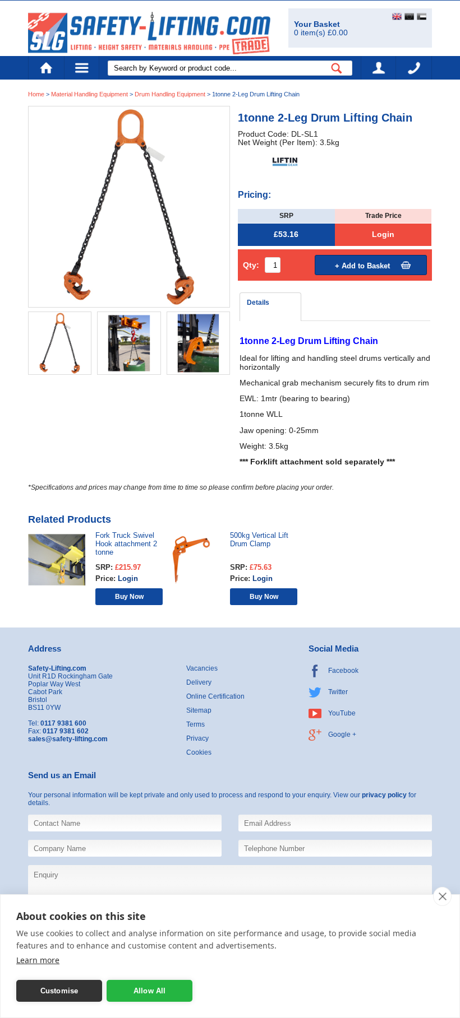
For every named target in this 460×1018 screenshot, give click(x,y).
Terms (195, 724)
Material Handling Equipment (89, 94)
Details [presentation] (258, 302)
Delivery (198, 682)
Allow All (150, 991)
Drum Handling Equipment (171, 94)
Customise (59, 991)
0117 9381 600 (414, 68)
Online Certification (215, 696)
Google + (342, 734)
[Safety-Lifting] (149, 33)
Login (383, 234)
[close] (442, 896)
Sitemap (198, 710)
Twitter (338, 692)
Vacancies (202, 668)
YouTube (342, 713)
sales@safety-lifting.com (68, 739)
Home (46, 68)
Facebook (343, 671)
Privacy (197, 738)
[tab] (270, 306)
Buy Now (129, 596)
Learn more (37, 960)
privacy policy (384, 795)
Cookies (198, 752)
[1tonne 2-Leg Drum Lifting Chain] (129, 206)
